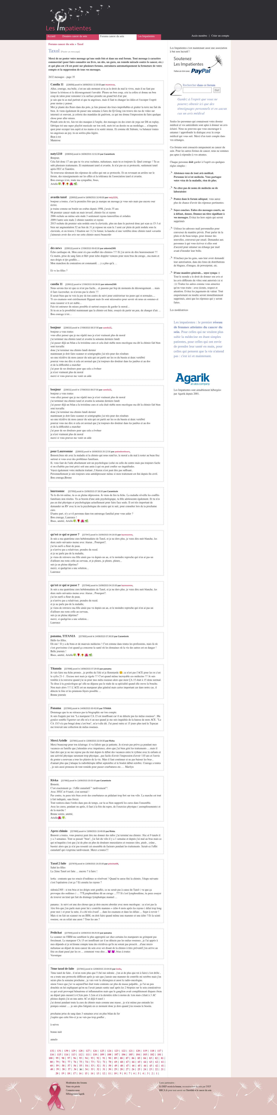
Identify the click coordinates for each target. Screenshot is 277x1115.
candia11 (107, 328)
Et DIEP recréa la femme (170, 1086)
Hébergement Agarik (75, 1094)
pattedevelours (122, 451)
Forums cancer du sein (112, 36)
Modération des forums (76, 1082)
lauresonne (126, 535)
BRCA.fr (163, 1090)
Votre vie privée (73, 1086)
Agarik (181, 393)
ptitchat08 (113, 864)
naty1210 (113, 197)
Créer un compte (220, 35)
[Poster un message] (70, 52)
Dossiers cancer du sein (74, 36)
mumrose (110, 85)
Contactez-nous (73, 1090)
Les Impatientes (146, 36)
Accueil (51, 36)
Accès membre (199, 35)
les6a (118, 969)
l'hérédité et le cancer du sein (198, 1090)
